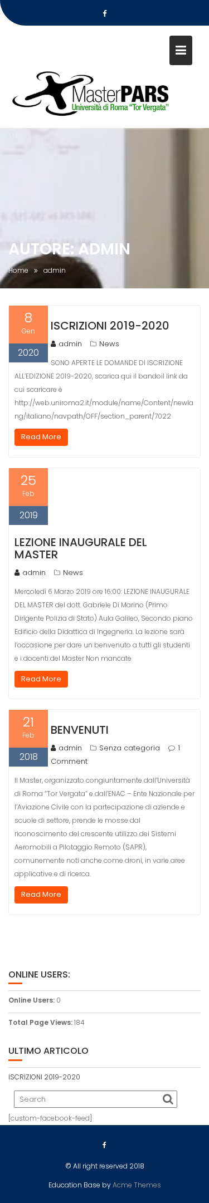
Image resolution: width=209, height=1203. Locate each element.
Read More (41, 436)
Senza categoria (129, 748)
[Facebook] (105, 14)
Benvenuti (80, 730)
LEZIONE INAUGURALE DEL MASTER (80, 548)
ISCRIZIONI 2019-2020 (110, 325)
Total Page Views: (41, 1022)
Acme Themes (137, 1185)
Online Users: (32, 1000)
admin (70, 343)
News (109, 343)
